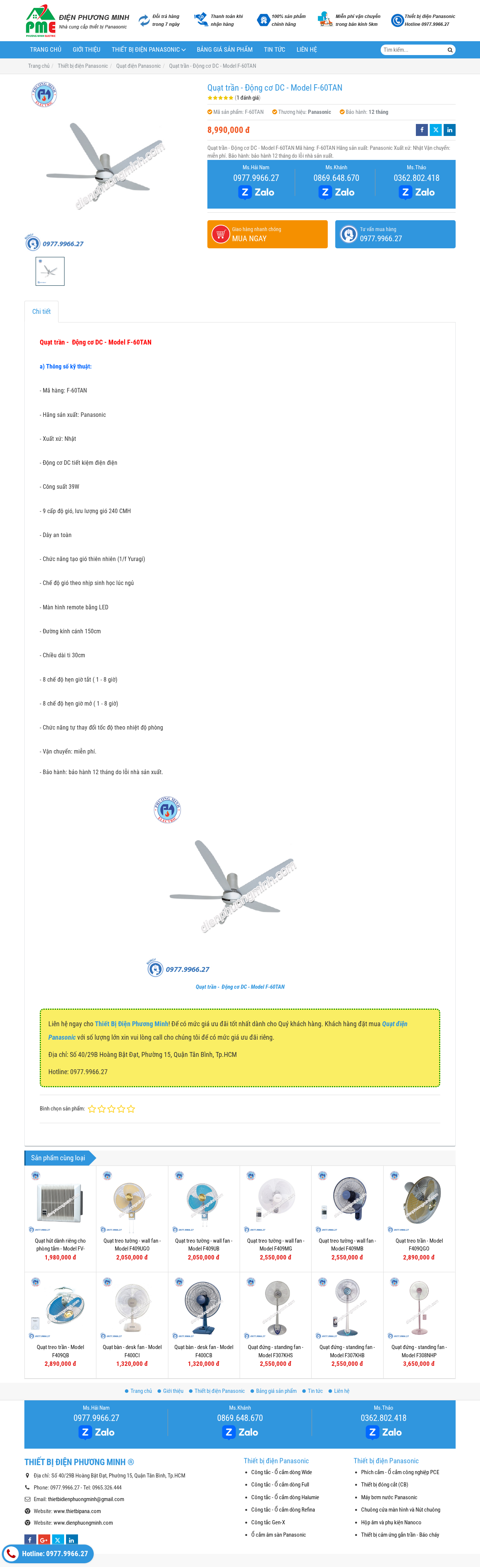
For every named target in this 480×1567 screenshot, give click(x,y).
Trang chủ (46, 49)
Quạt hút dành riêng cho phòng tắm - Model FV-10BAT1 (60, 1248)
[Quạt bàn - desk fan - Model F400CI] (132, 1308)
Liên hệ (307, 49)
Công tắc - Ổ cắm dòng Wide (281, 1472)
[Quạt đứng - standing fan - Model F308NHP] (419, 1308)
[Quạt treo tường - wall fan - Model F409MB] (347, 1201)
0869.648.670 (336, 178)
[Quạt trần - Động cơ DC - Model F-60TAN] (112, 165)
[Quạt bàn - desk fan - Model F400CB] (204, 1308)
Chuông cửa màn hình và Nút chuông (400, 1509)
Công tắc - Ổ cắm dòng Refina (283, 1509)
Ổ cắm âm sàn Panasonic (278, 1534)
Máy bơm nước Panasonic (389, 1497)
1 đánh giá (248, 97)
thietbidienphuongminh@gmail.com (86, 1499)
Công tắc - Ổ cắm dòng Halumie (285, 1497)
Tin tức (274, 49)
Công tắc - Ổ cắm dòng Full (280, 1484)
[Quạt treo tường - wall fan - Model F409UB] (204, 1201)
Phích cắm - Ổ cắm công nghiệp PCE (400, 1472)
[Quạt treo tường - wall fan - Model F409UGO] (132, 1201)
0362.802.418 (417, 178)
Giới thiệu (86, 49)
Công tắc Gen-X (268, 1522)
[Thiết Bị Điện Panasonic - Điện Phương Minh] (76, 20)
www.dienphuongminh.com (83, 1522)
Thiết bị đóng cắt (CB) (384, 1484)
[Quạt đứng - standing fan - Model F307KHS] (276, 1308)
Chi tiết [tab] (41, 311)
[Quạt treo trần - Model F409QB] (60, 1308)
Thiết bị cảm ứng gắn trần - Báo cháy (400, 1534)
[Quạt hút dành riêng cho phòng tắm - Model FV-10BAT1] (60, 1201)
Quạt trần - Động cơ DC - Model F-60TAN (240, 986)
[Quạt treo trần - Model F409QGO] (419, 1201)
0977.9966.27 (256, 178)
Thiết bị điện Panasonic (146, 49)
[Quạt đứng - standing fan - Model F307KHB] (347, 1308)
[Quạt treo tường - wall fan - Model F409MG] (276, 1201)
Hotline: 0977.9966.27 (54, 1554)
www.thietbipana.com (77, 1511)
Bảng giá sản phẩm (225, 49)
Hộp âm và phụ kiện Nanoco (391, 1522)
